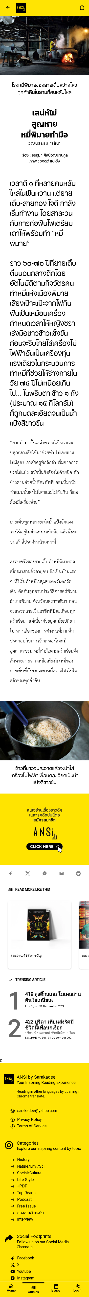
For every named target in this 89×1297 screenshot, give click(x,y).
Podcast (24, 1199)
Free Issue (26, 1206)
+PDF (22, 1186)
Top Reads (26, 1192)
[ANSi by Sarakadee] (46, 8)
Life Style (25, 1179)
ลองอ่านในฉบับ (30, 1212)
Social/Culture (29, 1173)
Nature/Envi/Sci (30, 1166)
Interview (25, 1219)
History (23, 1159)
